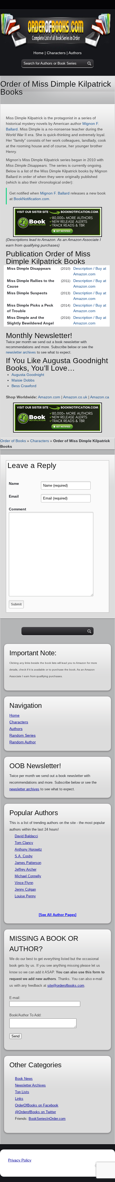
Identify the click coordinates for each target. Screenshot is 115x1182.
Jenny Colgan (25, 889)
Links (19, 1099)
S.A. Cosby (24, 856)
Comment (17, 509)
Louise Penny (25, 896)
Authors (75, 53)
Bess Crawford (23, 386)
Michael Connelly (28, 876)
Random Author (22, 742)
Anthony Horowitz (28, 849)
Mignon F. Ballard (55, 193)
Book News (24, 1079)
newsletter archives (21, 352)
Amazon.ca (99, 397)
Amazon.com (49, 397)
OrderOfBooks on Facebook (36, 1105)
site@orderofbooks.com (65, 985)
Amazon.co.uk (75, 397)
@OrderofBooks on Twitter (35, 1112)
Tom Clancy (24, 843)
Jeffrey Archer (25, 869)
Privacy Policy (19, 1160)
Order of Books (13, 441)
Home (38, 53)
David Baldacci (26, 836)
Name (14, 483)
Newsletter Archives (30, 1085)
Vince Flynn (24, 883)
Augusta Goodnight (27, 374)
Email (14, 496)
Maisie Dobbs (22, 380)
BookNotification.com (31, 199)
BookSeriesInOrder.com (47, 1119)
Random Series (22, 735)
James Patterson (28, 863)
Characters (56, 53)
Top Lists (22, 1092)
